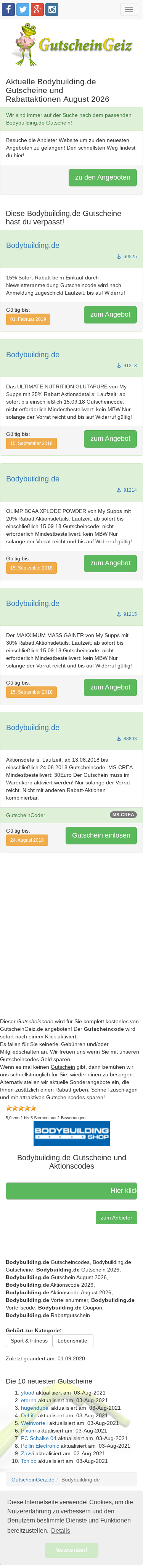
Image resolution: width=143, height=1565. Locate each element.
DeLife (29, 1415)
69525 (129, 256)
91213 (129, 365)
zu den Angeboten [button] (102, 177)
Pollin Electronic (40, 1446)
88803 (129, 738)
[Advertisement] (71, 946)
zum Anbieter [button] (116, 1218)
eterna (29, 1400)
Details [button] (60, 1530)
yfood (27, 1393)
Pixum (28, 1431)
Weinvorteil (34, 1423)
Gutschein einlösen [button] (101, 835)
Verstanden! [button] (71, 1550)
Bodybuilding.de (32, 245)
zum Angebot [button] (110, 314)
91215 (129, 614)
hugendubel (35, 1408)
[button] (72, 1133)
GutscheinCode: (70, 815)
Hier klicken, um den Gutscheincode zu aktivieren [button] (119, 1190)
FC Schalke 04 (38, 1438)
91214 (129, 490)
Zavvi (27, 1453)
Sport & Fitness (29, 1341)
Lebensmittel (73, 1341)
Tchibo (29, 1461)
